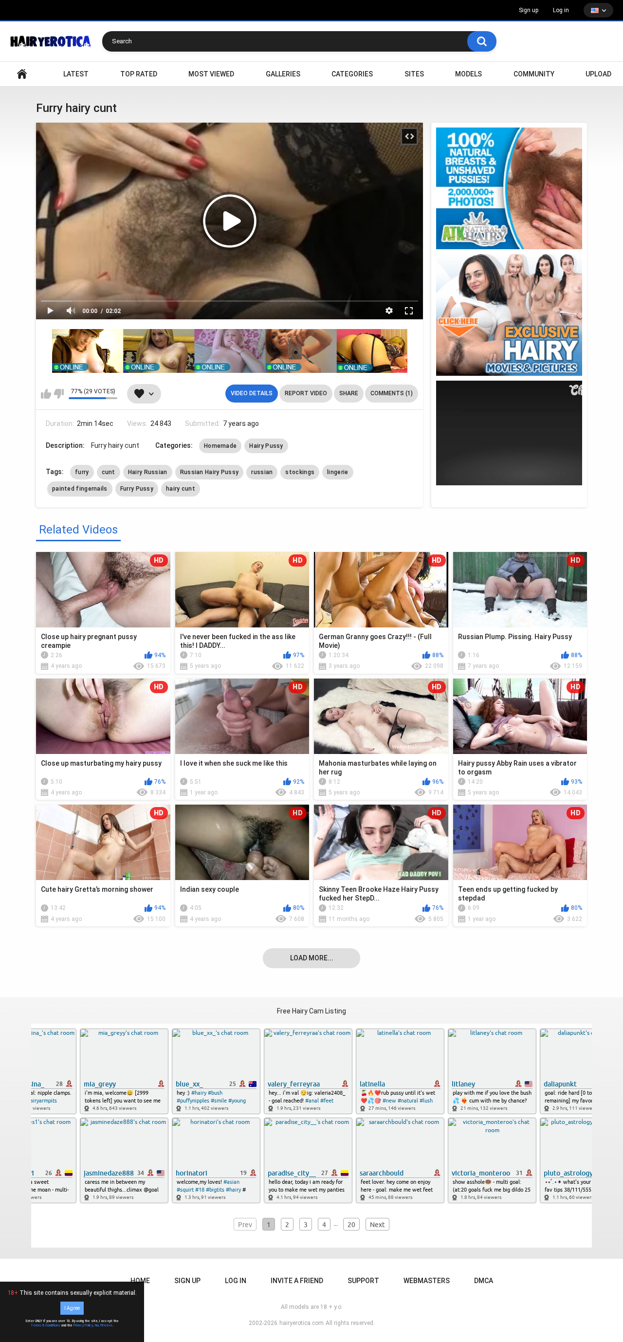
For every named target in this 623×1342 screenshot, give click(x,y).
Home (140, 1281)
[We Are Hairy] (509, 315)
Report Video (306, 393)
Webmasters (426, 1281)
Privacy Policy (83, 1325)
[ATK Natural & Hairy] (509, 188)
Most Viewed (211, 74)
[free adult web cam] (229, 351)
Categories (352, 74)
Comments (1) (391, 393)
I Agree (72, 1308)
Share (348, 393)
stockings (299, 472)
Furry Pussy (136, 488)
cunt (108, 472)
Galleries (283, 74)
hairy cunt (180, 488)
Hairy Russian (147, 472)
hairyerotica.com (301, 1323)
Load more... (311, 958)
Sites (414, 74)
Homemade (220, 445)
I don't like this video (59, 394)
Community (533, 74)
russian (262, 472)
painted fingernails (80, 488)
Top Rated (138, 74)
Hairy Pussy (266, 445)
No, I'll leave (103, 1325)
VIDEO (22, 74)
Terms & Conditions (45, 1325)
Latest (76, 74)
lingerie (337, 472)
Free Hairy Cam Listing (311, 1011)
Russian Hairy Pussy (209, 472)
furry (82, 472)
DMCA (483, 1281)
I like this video (46, 394)
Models (468, 74)
